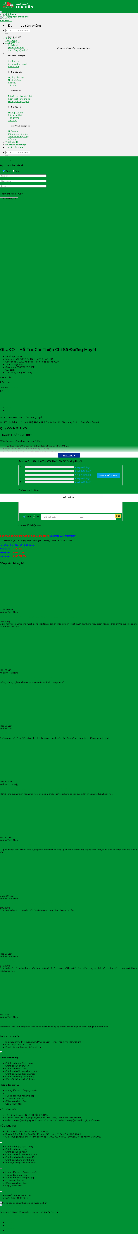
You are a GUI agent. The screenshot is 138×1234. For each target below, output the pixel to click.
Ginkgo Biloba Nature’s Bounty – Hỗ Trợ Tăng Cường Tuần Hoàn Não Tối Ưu (37, 789)
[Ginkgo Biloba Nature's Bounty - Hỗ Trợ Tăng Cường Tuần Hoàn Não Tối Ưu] (20, 779)
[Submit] (6, 33)
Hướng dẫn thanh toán (16, 1093)
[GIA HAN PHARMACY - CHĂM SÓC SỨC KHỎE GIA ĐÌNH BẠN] (17, 15)
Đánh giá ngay (108, 475)
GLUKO (7, 391)
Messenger (10, 1227)
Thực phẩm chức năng (17, 16)
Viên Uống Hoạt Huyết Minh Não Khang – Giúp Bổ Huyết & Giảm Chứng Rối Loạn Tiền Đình (45, 844)
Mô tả (8, 407)
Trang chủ (5, 160)
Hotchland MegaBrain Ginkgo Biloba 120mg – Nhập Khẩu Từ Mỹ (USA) (35, 733)
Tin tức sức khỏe (14, 147)
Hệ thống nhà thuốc (15, 144)
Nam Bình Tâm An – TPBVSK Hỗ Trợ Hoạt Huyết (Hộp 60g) (29, 1021)
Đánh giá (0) (11, 410)
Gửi (118, 516)
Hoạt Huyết (17, 160)
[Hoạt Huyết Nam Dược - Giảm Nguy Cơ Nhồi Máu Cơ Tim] (20, 951)
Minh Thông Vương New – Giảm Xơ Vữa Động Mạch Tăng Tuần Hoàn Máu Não (39, 616)
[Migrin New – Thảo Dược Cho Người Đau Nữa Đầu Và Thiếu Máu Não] (20, 893)
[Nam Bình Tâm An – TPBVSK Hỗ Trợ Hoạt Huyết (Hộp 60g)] (20, 1011)
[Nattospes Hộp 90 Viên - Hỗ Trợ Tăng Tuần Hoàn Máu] (20, 667)
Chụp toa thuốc (9, 1231)
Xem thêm (68, 455)
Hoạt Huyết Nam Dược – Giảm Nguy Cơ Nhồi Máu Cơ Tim (28, 961)
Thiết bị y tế (11, 142)
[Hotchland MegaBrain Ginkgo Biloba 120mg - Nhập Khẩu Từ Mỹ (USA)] (20, 723)
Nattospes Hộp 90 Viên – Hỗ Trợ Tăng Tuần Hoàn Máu (27, 677)
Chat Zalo (10, 1222)
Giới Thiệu (10, 14)
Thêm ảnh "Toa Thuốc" (11, 193)
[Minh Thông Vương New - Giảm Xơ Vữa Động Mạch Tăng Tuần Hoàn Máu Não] (20, 606)
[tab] (71, 407)
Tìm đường (10, 1219)
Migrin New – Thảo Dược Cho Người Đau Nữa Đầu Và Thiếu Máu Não (34, 903)
